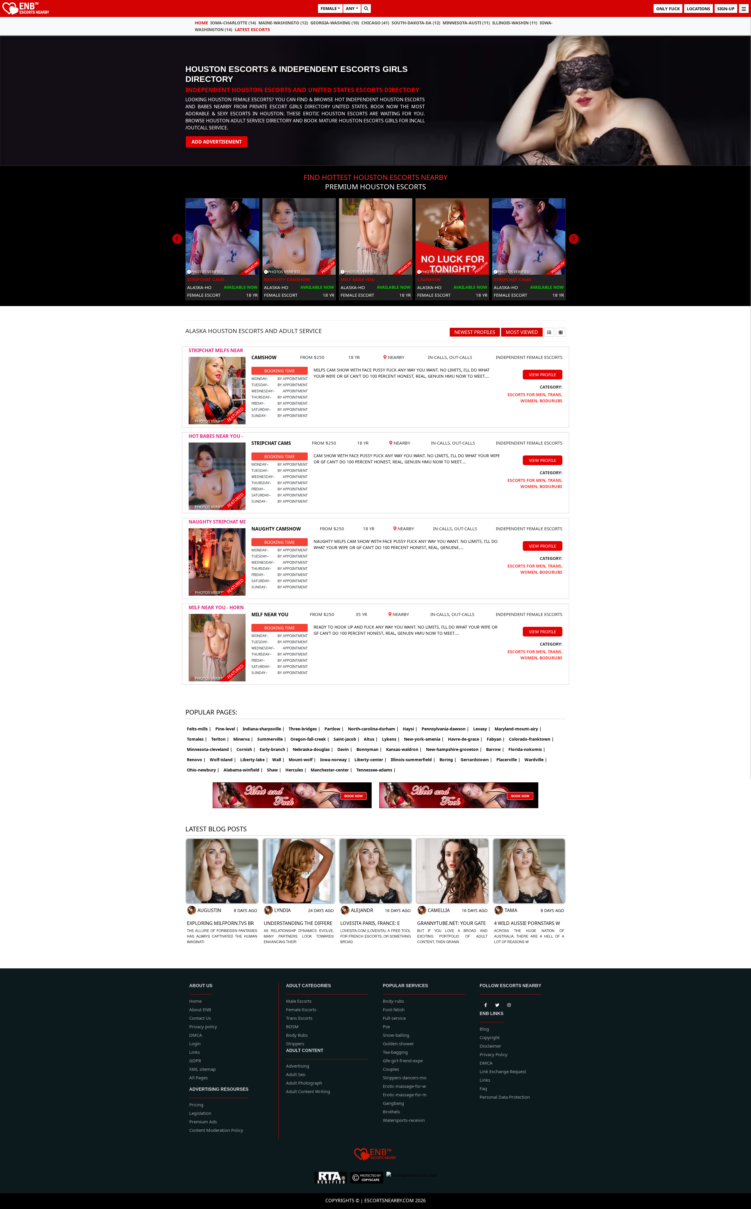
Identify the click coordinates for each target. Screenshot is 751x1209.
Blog (484, 1029)
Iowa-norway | (335, 759)
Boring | (447, 759)
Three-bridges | (304, 729)
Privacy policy (203, 1026)
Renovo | (196, 759)
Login (195, 1043)
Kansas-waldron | (404, 749)
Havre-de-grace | (465, 739)
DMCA (195, 1035)
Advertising (297, 1066)
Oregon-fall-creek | (309, 739)
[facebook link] (497, 1003)
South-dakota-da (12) (416, 23)
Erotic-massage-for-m (405, 1094)
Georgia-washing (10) (334, 23)
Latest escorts (252, 29)
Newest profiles (474, 332)
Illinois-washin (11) (514, 23)
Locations (698, 8)
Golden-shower (398, 1043)
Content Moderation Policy (216, 1130)
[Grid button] (560, 332)
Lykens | (391, 739)
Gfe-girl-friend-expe (403, 1060)
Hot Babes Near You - (216, 436)
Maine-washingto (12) (283, 23)
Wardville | (536, 759)
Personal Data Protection (505, 1097)
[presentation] (177, 239)
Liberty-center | (370, 759)
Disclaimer (490, 1046)
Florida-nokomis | (526, 749)
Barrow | (495, 749)
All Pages (198, 1077)
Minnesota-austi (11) (466, 23)
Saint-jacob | (347, 739)
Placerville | (508, 759)
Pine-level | (227, 729)
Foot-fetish (394, 1009)
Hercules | (296, 770)
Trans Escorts (299, 1018)
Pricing (196, 1104)
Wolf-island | (223, 759)
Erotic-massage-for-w (404, 1086)
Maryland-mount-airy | (518, 729)
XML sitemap (202, 1069)
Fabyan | (496, 739)
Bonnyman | (369, 749)
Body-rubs (393, 1001)
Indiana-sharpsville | (264, 729)
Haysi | (410, 729)
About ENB (200, 1009)
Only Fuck (668, 8)
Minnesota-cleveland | (209, 749)
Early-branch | (274, 749)
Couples (391, 1069)
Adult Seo (295, 1074)
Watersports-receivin (404, 1120)
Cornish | (246, 749)
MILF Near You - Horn (216, 607)
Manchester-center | (331, 770)
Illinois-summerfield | (413, 759)
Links (194, 1052)
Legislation (200, 1113)
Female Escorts (301, 1009)
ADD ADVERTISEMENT (217, 142)
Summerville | (271, 739)
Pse (386, 1026)
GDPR (195, 1060)
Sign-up (726, 8)
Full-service (394, 1018)
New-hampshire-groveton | (454, 749)
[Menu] (744, 8)
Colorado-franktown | (531, 739)
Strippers (295, 1043)
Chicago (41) (375, 23)
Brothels (391, 1112)
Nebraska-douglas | (313, 749)
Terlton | (220, 739)
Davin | (344, 749)
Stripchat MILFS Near (216, 350)
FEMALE (329, 8)
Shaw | (274, 770)
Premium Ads (203, 1121)
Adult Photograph (304, 1083)
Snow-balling (396, 1035)
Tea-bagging (395, 1052)
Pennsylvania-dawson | (445, 729)
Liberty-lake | (254, 759)
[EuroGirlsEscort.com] (411, 1177)
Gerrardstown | (476, 759)
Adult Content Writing (308, 1091)
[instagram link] (508, 1003)
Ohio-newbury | (203, 770)
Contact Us (200, 1018)
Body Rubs (297, 1035)
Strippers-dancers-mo (405, 1077)
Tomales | (197, 739)
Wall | (278, 759)
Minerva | (243, 739)
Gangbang (393, 1103)
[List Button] (549, 332)
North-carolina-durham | (373, 729)
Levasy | (481, 729)
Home (201, 23)
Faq (483, 1088)
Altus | (371, 739)
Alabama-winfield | (243, 770)
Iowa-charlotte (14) (233, 23)
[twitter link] (485, 1003)
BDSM (292, 1026)
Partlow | (334, 729)
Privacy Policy (494, 1054)
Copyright (490, 1037)
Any (350, 8)
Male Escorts (299, 1001)
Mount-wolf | (302, 759)
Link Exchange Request (503, 1071)
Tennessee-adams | (376, 770)
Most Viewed (522, 332)
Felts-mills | (199, 729)
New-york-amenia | (424, 739)
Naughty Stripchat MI (217, 522)
